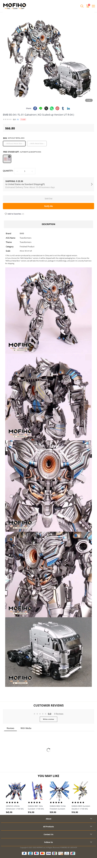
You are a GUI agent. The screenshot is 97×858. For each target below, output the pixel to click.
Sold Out (48, 198)
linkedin (68, 108)
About (48, 819)
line (41, 108)
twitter (46, 108)
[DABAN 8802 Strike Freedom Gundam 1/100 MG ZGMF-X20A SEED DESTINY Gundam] (59, 791)
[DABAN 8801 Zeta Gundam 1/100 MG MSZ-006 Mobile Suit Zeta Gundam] (37, 791)
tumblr (63, 108)
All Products (48, 826)
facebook (35, 108)
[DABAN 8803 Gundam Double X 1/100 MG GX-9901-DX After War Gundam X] (81, 791)
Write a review (48, 719)
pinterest (57, 108)
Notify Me (48, 206)
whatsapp (52, 108)
